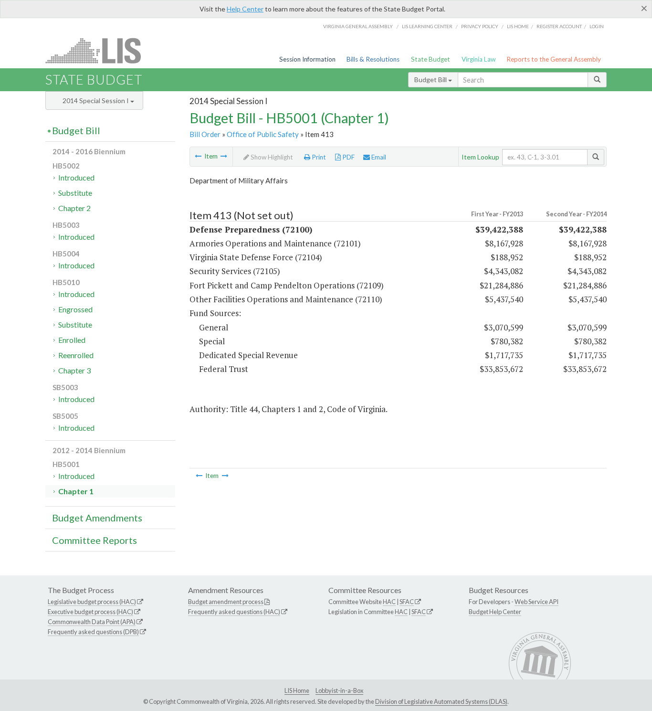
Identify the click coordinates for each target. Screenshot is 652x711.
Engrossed (75, 309)
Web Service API (536, 601)
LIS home (518, 26)
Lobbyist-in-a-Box (339, 690)
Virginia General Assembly (358, 26)
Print (318, 157)
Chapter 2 (74, 207)
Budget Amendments (97, 517)
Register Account (559, 26)
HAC (389, 601)
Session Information (307, 59)
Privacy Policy (479, 26)
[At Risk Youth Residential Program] (198, 156)
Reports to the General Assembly (553, 59)
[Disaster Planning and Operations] (224, 156)
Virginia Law (478, 59)
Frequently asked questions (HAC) (234, 611)
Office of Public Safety (263, 134)
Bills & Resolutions (373, 59)
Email (378, 157)
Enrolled (71, 339)
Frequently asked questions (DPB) (93, 632)
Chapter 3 (74, 370)
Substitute (75, 192)
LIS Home (296, 690)
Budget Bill (431, 79)
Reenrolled (76, 355)
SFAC (407, 601)
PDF (348, 157)
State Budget (430, 59)
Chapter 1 (76, 491)
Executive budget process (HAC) (90, 611)
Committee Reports (94, 540)
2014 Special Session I (96, 100)
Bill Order (205, 134)
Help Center (245, 9)
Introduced (76, 177)
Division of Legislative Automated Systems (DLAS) (441, 701)
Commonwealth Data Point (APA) (92, 622)
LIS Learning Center (427, 26)
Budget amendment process (225, 601)
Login (596, 26)
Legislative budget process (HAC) (92, 601)
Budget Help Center (495, 611)
